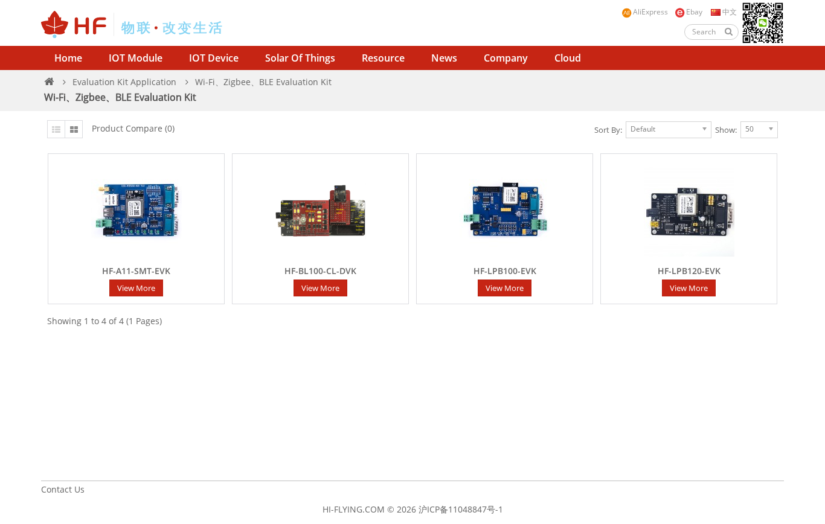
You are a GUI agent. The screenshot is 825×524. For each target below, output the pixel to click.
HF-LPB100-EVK (504, 271)
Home (68, 58)
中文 (729, 12)
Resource (383, 58)
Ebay (694, 12)
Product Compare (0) (133, 128)
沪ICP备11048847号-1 (461, 509)
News (444, 58)
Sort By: (608, 129)
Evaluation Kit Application (124, 82)
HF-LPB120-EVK (689, 271)
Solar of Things (300, 58)
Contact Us (63, 489)
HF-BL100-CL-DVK (320, 271)
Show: (726, 129)
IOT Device (214, 58)
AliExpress (650, 12)
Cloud (567, 58)
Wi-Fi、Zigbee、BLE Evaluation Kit (263, 82)
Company (506, 58)
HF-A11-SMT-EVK (136, 271)
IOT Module (135, 58)
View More (136, 288)
